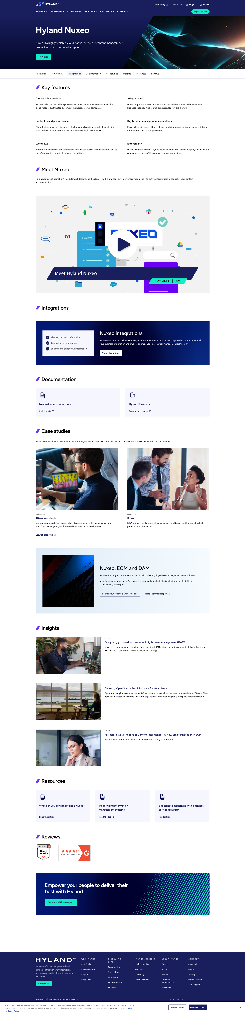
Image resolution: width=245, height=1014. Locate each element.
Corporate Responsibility (168, 981)
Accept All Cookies (197, 1007)
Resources (141, 73)
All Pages (112, 987)
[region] (122, 1007)
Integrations (75, 73)
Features (41, 73)
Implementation (142, 964)
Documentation (93, 73)
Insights (127, 73)
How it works (57, 73)
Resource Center (115, 967)
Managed (139, 969)
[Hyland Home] (47, 5)
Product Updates (115, 982)
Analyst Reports (88, 969)
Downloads (113, 977)
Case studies (112, 73)
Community (193, 964)
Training (191, 974)
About (164, 969)
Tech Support (194, 984)
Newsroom (166, 987)
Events (191, 969)
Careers (165, 964)
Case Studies (86, 964)
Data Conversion (142, 979)
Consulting (139, 974)
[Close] (240, 1007)
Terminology (113, 972)
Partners (165, 974)
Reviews (155, 73)
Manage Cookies (177, 1007)
